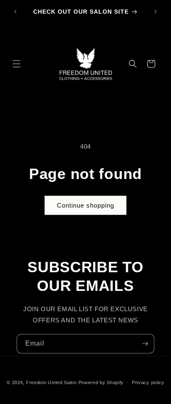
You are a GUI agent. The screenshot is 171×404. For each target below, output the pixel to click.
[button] (16, 64)
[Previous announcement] (15, 11)
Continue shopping (85, 205)
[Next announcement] (156, 11)
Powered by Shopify (101, 382)
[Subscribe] (145, 343)
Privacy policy (148, 382)
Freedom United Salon (51, 382)
